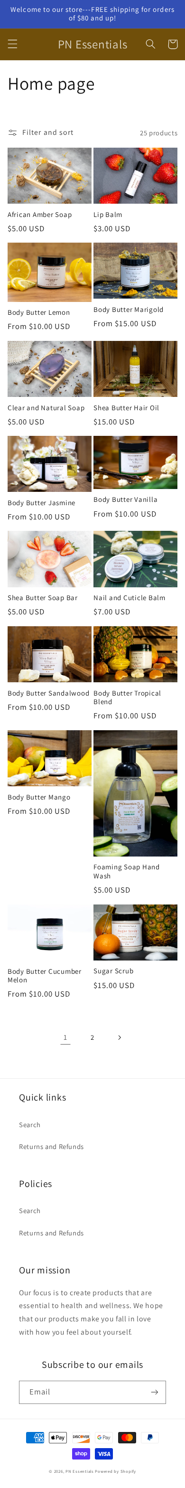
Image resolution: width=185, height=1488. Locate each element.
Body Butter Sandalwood (49, 693)
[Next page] (119, 1037)
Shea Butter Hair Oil (126, 408)
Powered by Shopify (115, 1471)
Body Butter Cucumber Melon (45, 976)
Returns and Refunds (51, 1146)
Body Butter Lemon (39, 312)
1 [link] (65, 1037)
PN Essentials (79, 1471)
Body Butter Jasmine (41, 503)
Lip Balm (107, 214)
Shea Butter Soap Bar (43, 597)
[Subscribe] (155, 1392)
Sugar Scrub (113, 971)
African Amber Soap (40, 214)
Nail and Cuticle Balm (129, 597)
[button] (12, 44)
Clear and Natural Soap (46, 408)
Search (30, 1124)
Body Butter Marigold (128, 309)
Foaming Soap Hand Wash (126, 871)
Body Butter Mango (39, 797)
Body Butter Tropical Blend (127, 697)
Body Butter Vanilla (125, 499)
